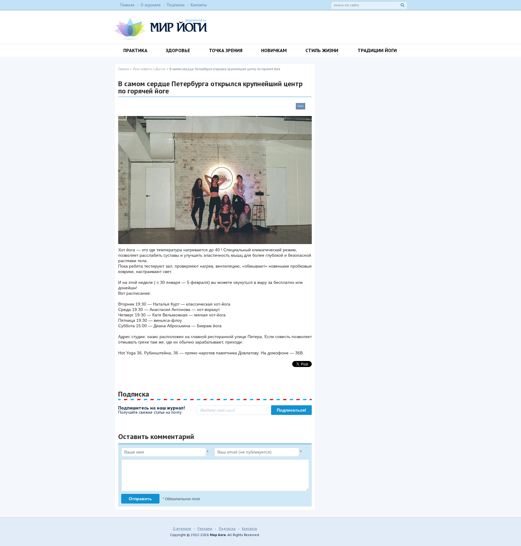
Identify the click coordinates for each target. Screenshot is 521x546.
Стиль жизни (321, 50)
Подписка (176, 5)
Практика (135, 50)
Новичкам (274, 50)
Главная (127, 5)
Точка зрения (225, 50)
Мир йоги (160, 29)
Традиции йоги (377, 50)
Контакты (199, 5)
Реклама (204, 528)
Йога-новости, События (149, 69)
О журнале (151, 5)
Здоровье (178, 50)
